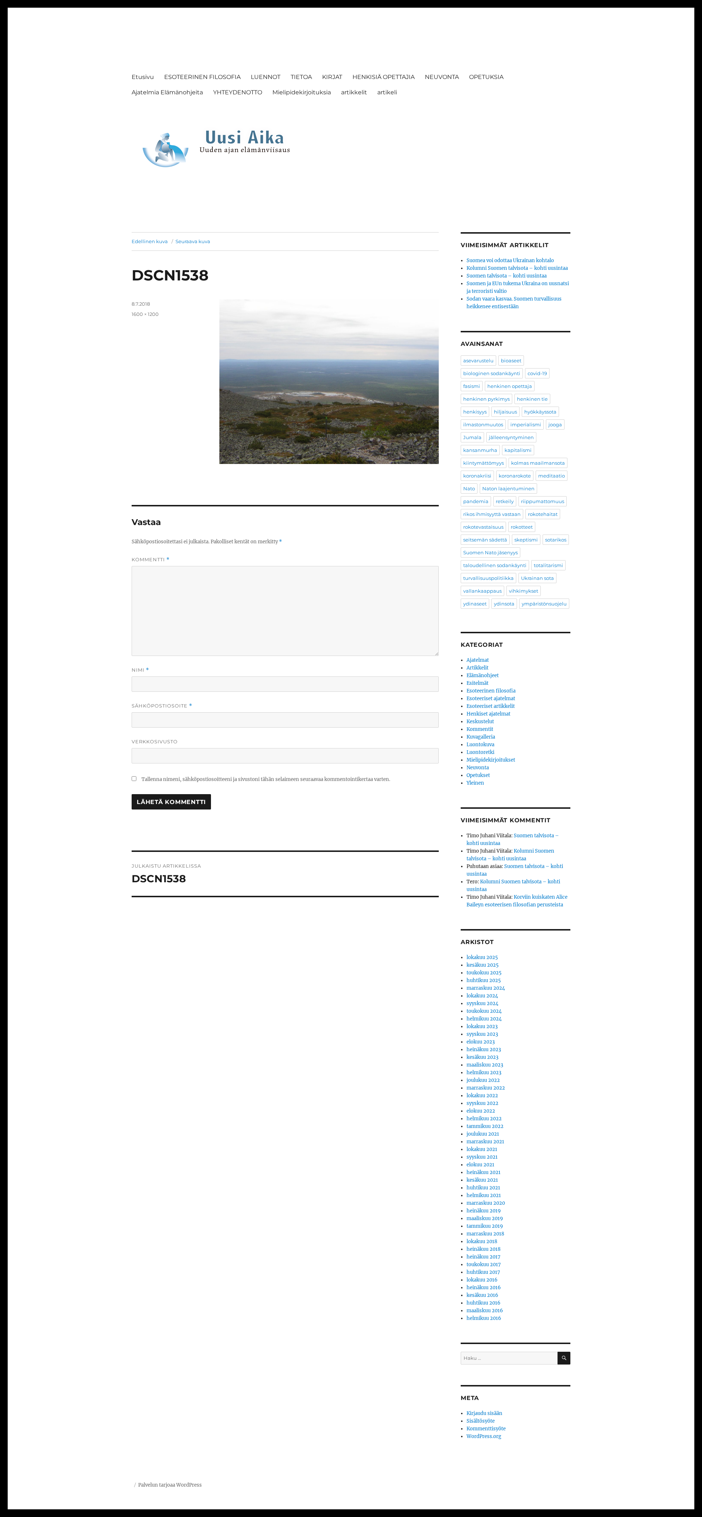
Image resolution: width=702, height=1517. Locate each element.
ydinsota (504, 604)
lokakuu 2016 (482, 1280)
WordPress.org (484, 1436)
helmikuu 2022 (484, 1119)
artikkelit (354, 92)
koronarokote (515, 476)
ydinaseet (475, 604)
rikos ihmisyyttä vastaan (492, 514)
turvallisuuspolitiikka (488, 578)
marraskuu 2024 (486, 988)
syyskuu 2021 (482, 1157)
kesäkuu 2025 (483, 965)
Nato (469, 488)
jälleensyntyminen (511, 437)
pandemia (475, 501)
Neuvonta (478, 768)
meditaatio (551, 476)
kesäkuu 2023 (482, 1057)
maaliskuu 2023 (485, 1065)
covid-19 (537, 373)
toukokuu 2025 (484, 973)
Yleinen (475, 783)
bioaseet (511, 360)
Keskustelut (480, 721)
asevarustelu (478, 360)
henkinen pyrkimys (486, 399)
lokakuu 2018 (482, 1241)
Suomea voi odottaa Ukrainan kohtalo (510, 260)
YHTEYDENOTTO (237, 92)
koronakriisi (477, 476)
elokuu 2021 (480, 1165)
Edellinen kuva (150, 241)
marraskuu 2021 (485, 1142)
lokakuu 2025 (482, 957)
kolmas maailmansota (538, 463)
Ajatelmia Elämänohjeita (167, 92)
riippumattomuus (542, 501)
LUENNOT (265, 76)
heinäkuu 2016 (484, 1287)
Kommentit (480, 729)
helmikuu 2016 (484, 1318)
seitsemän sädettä (485, 540)
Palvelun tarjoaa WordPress (170, 1485)
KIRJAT (332, 76)
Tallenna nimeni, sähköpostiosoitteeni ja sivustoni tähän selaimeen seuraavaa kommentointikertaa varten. (265, 779)
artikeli (387, 92)
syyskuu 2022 (482, 1103)
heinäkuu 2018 (484, 1249)
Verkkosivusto (155, 741)
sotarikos (555, 540)
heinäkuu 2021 (484, 1172)
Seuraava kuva (193, 241)
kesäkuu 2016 (482, 1295)
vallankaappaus (482, 591)
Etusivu (143, 76)
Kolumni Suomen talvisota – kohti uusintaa (517, 268)
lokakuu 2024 (482, 996)
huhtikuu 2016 (484, 1303)
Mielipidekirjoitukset (491, 760)
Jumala (472, 437)
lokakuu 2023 (482, 1026)
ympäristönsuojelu (544, 604)
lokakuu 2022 (482, 1096)
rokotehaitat (543, 514)
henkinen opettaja (509, 386)
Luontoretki (480, 752)
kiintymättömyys (483, 463)
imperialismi (525, 424)
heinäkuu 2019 (484, 1211)
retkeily (505, 501)
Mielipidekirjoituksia (301, 92)
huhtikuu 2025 (484, 980)
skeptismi (526, 540)
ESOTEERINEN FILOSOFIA (202, 76)
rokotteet (522, 527)
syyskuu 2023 (482, 1034)
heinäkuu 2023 (484, 1049)
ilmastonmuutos (483, 424)
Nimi (140, 670)
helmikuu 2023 (484, 1072)
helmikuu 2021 (484, 1195)
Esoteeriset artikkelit (491, 706)
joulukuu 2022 (483, 1080)
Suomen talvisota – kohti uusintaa (507, 276)
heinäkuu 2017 (484, 1257)
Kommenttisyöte (486, 1429)
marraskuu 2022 (486, 1088)
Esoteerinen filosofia (491, 691)
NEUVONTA (442, 76)
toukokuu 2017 (484, 1264)
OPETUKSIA (486, 76)
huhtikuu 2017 (483, 1272)
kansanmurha (480, 450)
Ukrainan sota (537, 578)
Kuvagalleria (481, 737)
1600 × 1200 (145, 314)
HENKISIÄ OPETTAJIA (383, 76)
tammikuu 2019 (485, 1226)
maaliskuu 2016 (485, 1310)
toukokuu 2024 (484, 1011)
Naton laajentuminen (508, 488)
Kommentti (151, 559)
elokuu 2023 (481, 1042)
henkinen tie (532, 399)
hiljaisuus (505, 412)
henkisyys (475, 412)
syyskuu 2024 (482, 1003)
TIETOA (301, 76)
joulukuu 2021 (483, 1134)
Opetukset (478, 775)
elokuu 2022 (481, 1111)
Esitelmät (477, 683)
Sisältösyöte (481, 1421)
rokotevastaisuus (483, 527)
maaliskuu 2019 (485, 1218)
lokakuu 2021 (482, 1149)
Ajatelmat (478, 660)
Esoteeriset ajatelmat (491, 698)
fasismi (471, 386)
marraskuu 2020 (486, 1203)
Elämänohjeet (483, 675)
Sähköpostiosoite (162, 706)
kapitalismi (518, 450)
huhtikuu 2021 (483, 1188)
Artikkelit (477, 668)
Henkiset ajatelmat (488, 714)
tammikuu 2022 (485, 1126)
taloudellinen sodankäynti (494, 565)
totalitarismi (548, 565)
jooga (555, 424)
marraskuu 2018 (485, 1234)
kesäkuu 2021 (482, 1180)
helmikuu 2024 (484, 1019)
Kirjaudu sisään (484, 1413)
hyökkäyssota (540, 412)
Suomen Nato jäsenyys (490, 552)
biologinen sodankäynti (491, 373)
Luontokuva (480, 744)
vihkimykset (523, 591)
